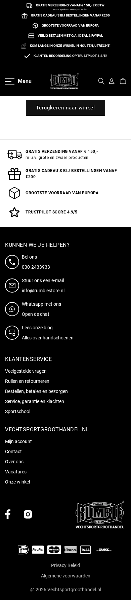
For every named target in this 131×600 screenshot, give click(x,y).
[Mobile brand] (64, 81)
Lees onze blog (37, 327)
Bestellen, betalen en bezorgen (36, 391)
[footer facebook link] (7, 514)
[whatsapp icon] (13, 309)
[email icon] (13, 285)
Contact (13, 451)
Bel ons (29, 257)
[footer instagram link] (28, 514)
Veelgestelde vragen (26, 371)
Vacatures (16, 471)
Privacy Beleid (65, 565)
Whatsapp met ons (41, 304)
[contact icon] (13, 262)
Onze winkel (17, 482)
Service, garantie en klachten (34, 401)
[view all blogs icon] (13, 333)
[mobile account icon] (112, 81)
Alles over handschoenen (48, 337)
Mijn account (18, 441)
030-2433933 (36, 267)
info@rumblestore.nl (43, 290)
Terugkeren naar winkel (65, 108)
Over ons (14, 461)
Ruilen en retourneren (27, 381)
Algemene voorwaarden (65, 575)
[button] (123, 81)
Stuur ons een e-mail (43, 280)
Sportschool (17, 411)
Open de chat (35, 314)
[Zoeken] (101, 81)
